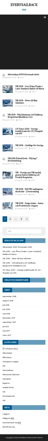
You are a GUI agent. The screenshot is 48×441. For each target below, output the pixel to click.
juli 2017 (6, 326)
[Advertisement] (24, 45)
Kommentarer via (12, 422)
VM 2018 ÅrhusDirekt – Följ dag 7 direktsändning (22, 159)
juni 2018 (6, 309)
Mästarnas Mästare (11, 374)
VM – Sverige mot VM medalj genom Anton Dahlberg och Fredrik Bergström (28, 174)
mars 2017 (7, 335)
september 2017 (9, 322)
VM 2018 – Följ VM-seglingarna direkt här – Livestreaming (29, 190)
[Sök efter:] (24, 231)
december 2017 (9, 317)
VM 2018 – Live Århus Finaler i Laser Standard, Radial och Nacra (29, 87)
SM (4, 391)
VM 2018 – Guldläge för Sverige (29, 145)
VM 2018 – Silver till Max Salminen (26, 101)
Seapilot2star (8, 387)
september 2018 (9, 296)
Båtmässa (7, 357)
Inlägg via (8, 418)
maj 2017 (6, 330)
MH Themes (38, 437)
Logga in (6, 414)
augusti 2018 (8, 300)
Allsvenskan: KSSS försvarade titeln (23, 74)
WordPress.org (9, 426)
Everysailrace (8, 370)
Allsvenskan (7, 353)
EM (4, 365)
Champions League (10, 361)
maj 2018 (6, 313)
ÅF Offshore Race (10, 348)
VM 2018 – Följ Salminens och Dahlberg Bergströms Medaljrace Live (25, 115)
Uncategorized (9, 396)
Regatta (6, 383)
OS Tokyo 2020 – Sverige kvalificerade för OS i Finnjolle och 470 (29, 131)
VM (4, 400)
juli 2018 (6, 305)
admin (22, 77)
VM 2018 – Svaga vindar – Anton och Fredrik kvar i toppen (29, 204)
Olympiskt (7, 378)
